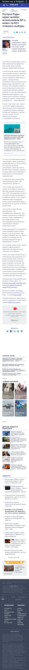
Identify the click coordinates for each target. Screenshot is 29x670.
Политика (24, 9)
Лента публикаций (14, 10)
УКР (22, 5)
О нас (13, 597)
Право (19, 621)
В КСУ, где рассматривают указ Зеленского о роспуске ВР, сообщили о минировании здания (14, 370)
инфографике (17, 295)
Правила (18, 599)
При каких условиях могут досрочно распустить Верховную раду (13, 365)
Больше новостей (13, 557)
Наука (19, 612)
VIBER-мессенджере (14, 302)
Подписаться (14, 320)
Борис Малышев (4, 49)
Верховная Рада (9, 612)
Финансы (20, 622)
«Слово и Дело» (13, 586)
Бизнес (19, 608)
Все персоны (8, 622)
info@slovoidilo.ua (14, 631)
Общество (20, 617)
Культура (20, 610)
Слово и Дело (4, 10)
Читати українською (8, 37)
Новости (6, 476)
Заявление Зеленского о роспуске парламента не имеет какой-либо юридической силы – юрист (14, 137)
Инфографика (14, 562)
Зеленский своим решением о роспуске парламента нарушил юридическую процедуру (14, 285)
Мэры (6, 621)
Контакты (22, 597)
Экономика (20, 624)
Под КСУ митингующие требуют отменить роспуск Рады (14, 374)
